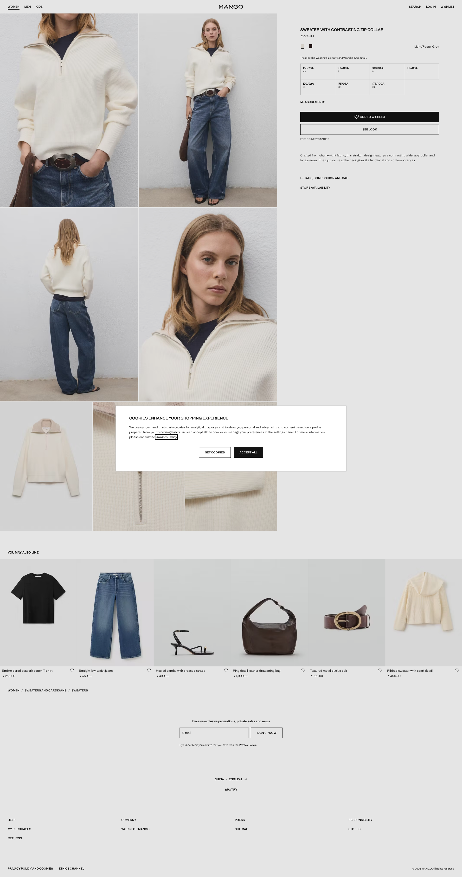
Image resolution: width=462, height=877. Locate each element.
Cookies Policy (166, 437)
